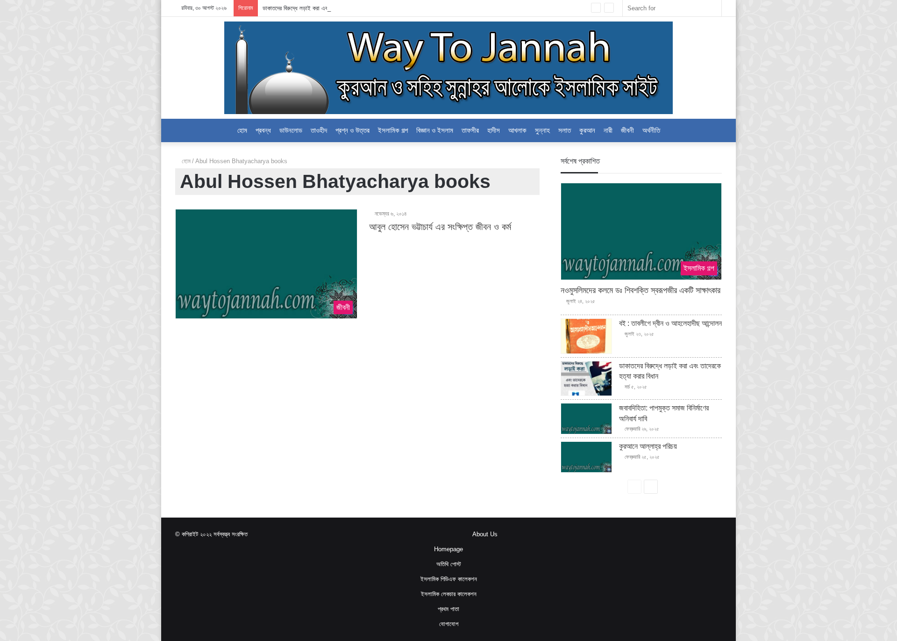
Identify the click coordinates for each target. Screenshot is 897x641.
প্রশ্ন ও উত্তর (352, 130)
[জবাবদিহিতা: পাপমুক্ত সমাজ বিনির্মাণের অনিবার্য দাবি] (586, 418)
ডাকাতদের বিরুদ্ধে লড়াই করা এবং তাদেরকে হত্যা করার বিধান (323, 8)
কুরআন (587, 130)
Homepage (448, 549)
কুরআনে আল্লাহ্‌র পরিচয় (648, 446)
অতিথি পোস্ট (448, 564)
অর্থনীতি (651, 130)
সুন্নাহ (542, 130)
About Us (485, 534)
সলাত (564, 130)
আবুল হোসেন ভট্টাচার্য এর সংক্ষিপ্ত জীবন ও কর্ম (440, 227)
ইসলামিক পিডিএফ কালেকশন (448, 579)
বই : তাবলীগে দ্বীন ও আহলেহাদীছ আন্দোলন (670, 323)
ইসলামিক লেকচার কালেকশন (449, 594)
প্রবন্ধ (263, 130)
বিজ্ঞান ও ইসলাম (434, 130)
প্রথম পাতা (448, 608)
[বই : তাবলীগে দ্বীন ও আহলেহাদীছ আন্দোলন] (586, 336)
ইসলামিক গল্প (393, 130)
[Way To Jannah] (448, 68)
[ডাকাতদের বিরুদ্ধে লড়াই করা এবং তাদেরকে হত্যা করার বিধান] (586, 378)
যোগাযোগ (448, 623)
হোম (185, 161)
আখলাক (517, 130)
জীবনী (627, 130)
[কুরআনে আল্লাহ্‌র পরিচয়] (586, 457)
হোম (242, 130)
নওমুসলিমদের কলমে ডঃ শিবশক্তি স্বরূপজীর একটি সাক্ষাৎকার (640, 290)
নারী (608, 130)
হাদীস (493, 130)
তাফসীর (470, 130)
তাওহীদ (319, 130)
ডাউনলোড (290, 130)
